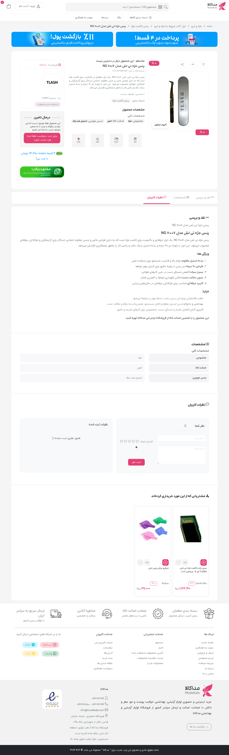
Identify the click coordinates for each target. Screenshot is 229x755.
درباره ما (209, 668)
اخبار (160, 648)
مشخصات (180, 197)
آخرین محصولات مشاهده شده (147, 653)
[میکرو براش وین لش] (153, 528)
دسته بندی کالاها (139, 17)
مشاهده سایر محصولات (48, 104)
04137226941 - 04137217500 (90, 704)
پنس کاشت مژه (121, 100)
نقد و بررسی (203, 197)
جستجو (159, 642)
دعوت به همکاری (205, 648)
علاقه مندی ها (105, 663)
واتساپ (49, 653)
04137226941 (98, 698)
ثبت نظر (136, 462)
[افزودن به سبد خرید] (203, 562)
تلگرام (28, 644)
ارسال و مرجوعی (205, 653)
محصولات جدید (155, 663)
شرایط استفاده (206, 663)
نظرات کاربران (155, 197)
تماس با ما (208, 673)
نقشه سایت (207, 642)
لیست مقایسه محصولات (150, 658)
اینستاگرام (48, 644)
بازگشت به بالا (197, 727)
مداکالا (43, 65)
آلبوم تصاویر (160, 124)
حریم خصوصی (206, 658)
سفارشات (108, 648)
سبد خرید (107, 658)
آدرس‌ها (108, 653)
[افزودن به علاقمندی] (178, 562)
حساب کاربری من (104, 642)
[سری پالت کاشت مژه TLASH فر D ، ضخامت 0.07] (191, 528)
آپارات (28, 653)
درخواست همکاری (103, 668)
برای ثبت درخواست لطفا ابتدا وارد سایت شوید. (42, 138)
